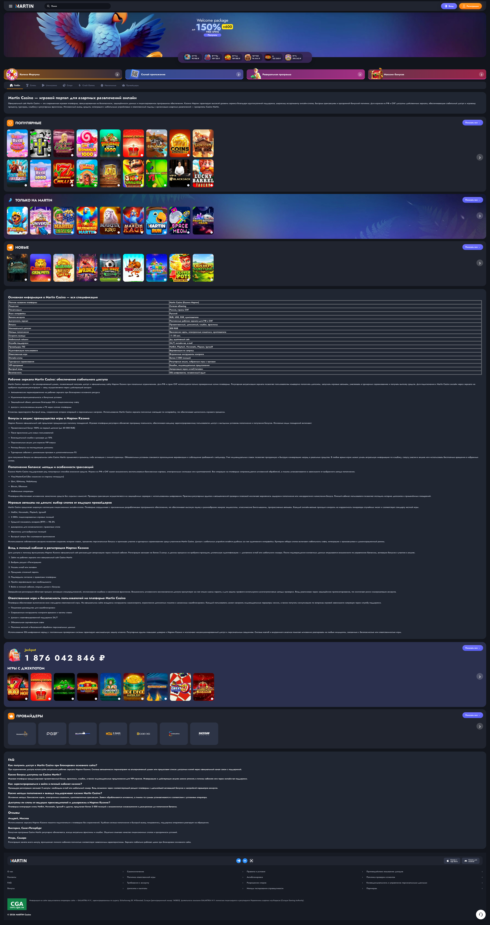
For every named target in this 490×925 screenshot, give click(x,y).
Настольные (110, 85)
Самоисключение (185, 871)
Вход (451, 6)
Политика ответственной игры (185, 877)
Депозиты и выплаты (185, 888)
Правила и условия (305, 871)
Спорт (69, 85)
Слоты (33, 85)
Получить (212, 35)
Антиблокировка (305, 877)
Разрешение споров (305, 882)
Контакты (65, 877)
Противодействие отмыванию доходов (424, 871)
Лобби (17, 85)
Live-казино (51, 85)
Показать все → (472, 122)
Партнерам (424, 888)
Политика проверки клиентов (424, 877)
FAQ (65, 882)
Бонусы (65, 888)
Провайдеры (132, 85)
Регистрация (473, 6)
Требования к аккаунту (185, 882)
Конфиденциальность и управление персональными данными (424, 882)
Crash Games (88, 85)
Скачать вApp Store (454, 861)
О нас (65, 871)
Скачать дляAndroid (472, 861)
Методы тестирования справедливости (305, 888)
